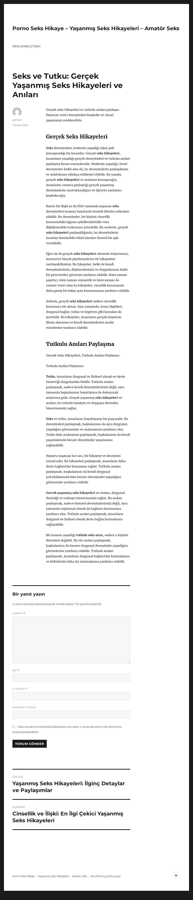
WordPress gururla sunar (106, 876)
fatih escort (122, 897)
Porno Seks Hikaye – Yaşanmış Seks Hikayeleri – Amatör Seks (95, 28)
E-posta (19, 689)
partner (17, 119)
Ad (15, 670)
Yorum (18, 613)
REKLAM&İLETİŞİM (26, 46)
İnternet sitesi (24, 707)
